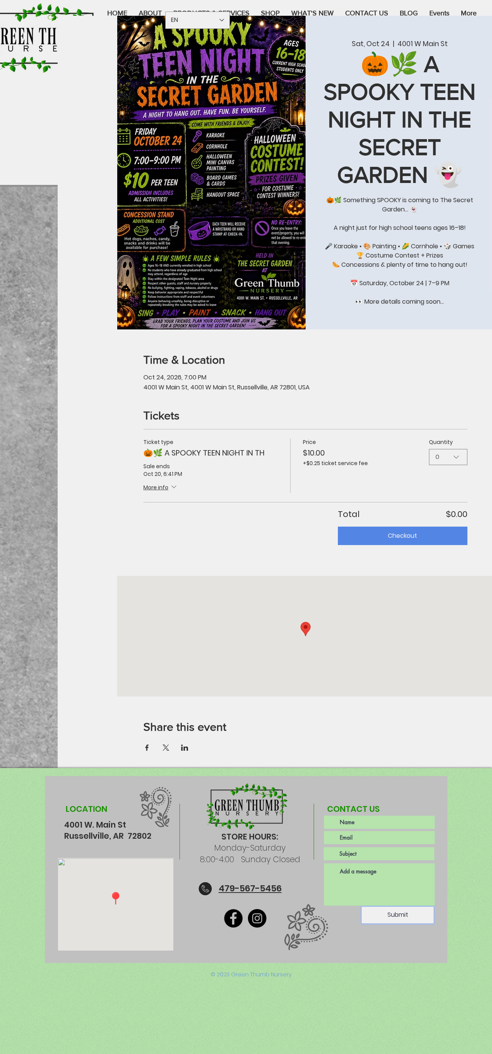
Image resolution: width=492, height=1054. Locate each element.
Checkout (402, 535)
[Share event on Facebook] (147, 748)
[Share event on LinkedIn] (184, 748)
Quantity (441, 442)
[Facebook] (233, 918)
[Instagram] (257, 918)
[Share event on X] (166, 748)
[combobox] (448, 457)
